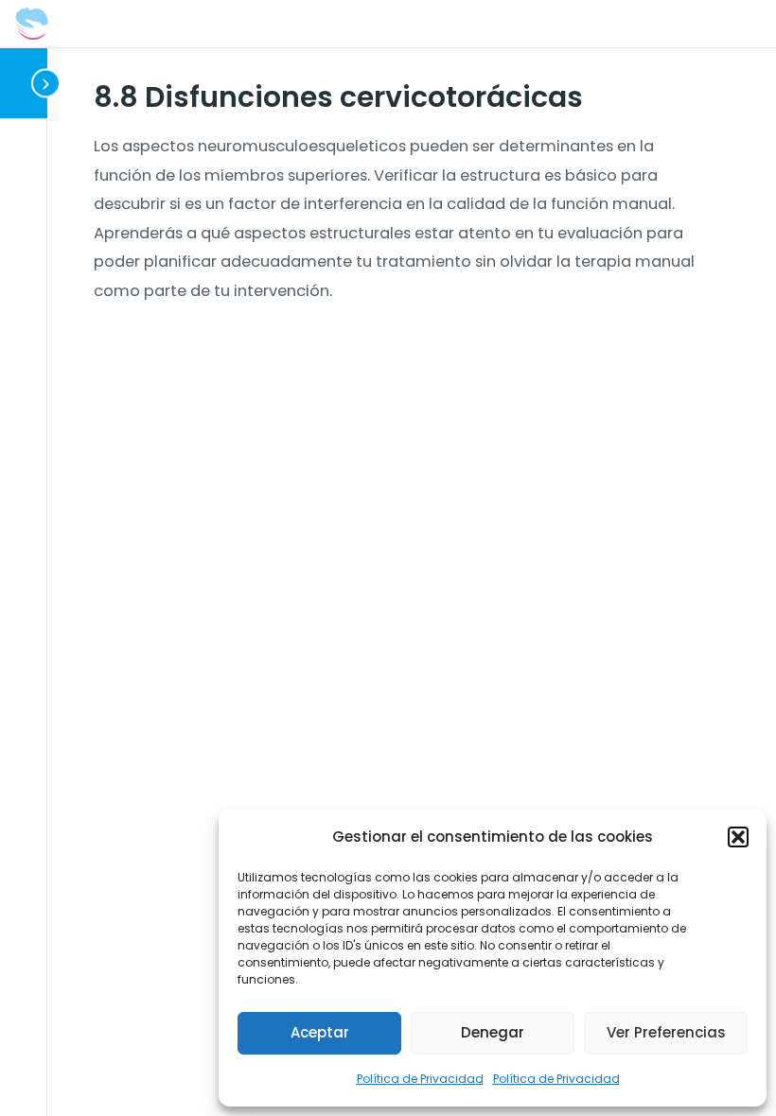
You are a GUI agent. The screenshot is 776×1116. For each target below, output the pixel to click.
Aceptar (320, 1032)
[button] (738, 837)
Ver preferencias (666, 1032)
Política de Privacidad (420, 1079)
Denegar (492, 1032)
